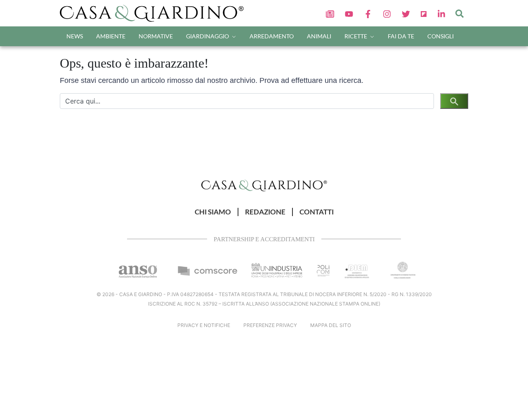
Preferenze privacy (270, 325)
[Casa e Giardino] (264, 185)
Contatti (316, 212)
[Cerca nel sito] (459, 13)
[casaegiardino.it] (154, 13)
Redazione (265, 212)
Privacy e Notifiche (203, 325)
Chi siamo (213, 212)
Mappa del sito (330, 325)
